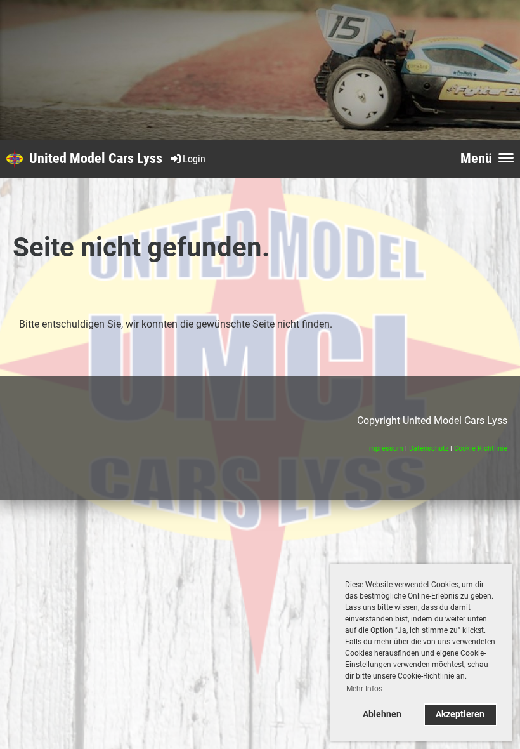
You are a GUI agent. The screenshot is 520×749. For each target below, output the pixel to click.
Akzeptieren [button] (460, 714)
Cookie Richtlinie (480, 448)
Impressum (385, 448)
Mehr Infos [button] (364, 688)
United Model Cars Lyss (95, 158)
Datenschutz (428, 448)
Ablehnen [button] (382, 714)
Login (194, 159)
